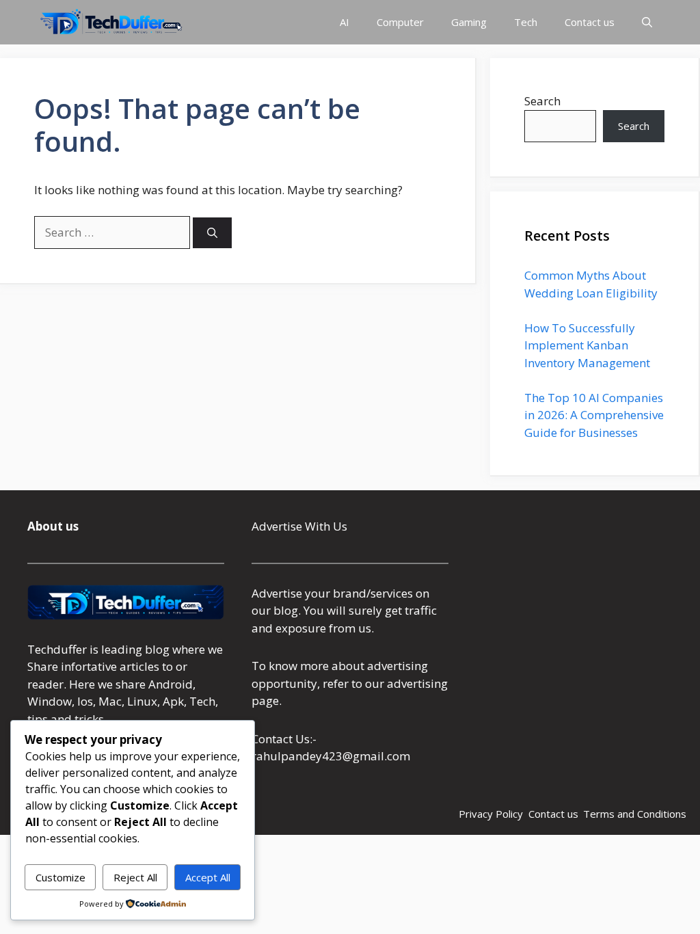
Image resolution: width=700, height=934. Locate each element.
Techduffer (57, 649)
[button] (647, 22)
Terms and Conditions (634, 813)
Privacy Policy (491, 813)
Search (542, 101)
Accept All (207, 877)
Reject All (135, 877)
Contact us (590, 22)
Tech (525, 22)
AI (344, 22)
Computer (400, 22)
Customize (60, 877)
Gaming (469, 22)
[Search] (212, 232)
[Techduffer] (111, 22)
